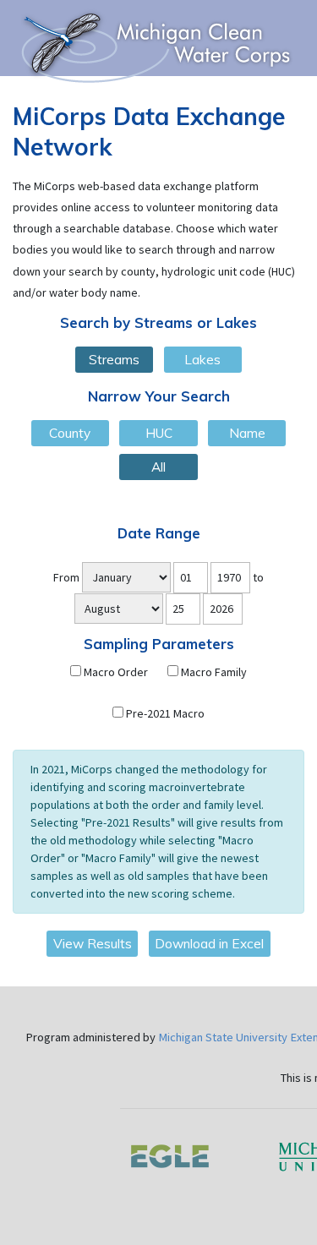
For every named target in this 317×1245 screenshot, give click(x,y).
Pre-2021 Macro (164, 713)
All (158, 467)
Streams (114, 360)
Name (247, 433)
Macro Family (212, 672)
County (69, 433)
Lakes (202, 360)
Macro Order (114, 672)
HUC (158, 433)
